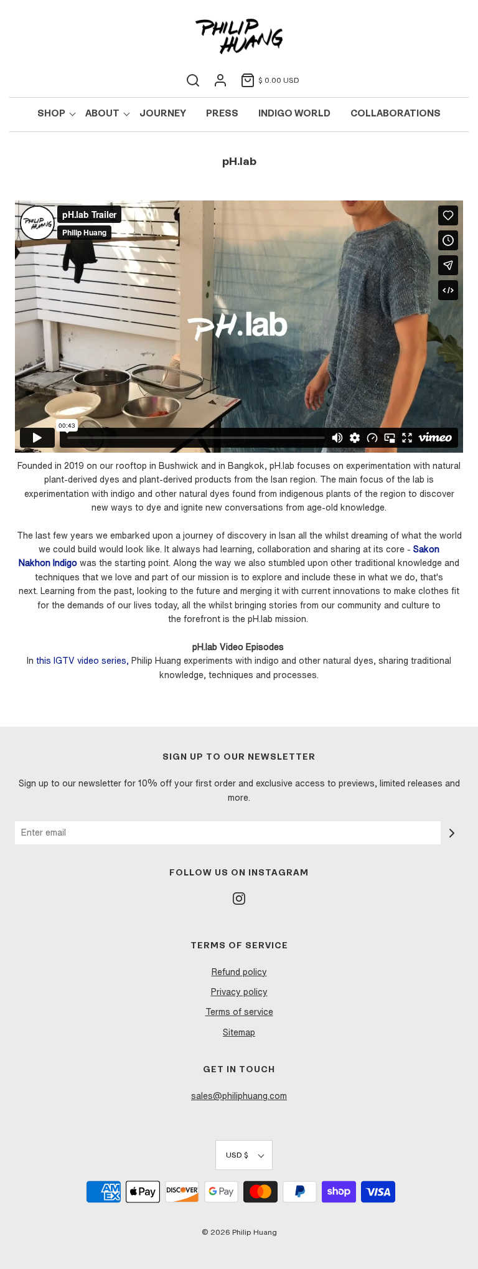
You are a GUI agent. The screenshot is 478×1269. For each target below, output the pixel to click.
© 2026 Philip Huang (239, 1232)
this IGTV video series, (82, 660)
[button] (244, 1154)
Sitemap (239, 1032)
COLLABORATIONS (395, 114)
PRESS (222, 114)
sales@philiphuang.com (239, 1096)
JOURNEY (162, 114)
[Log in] (220, 80)
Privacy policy (239, 992)
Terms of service (239, 1011)
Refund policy (239, 972)
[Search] (193, 80)
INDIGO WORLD (294, 114)
